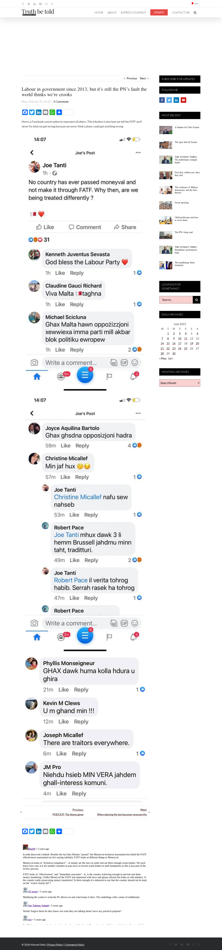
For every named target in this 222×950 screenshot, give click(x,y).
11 (185, 338)
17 (179, 343)
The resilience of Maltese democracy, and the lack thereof (186, 190)
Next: (122, 812)
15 (168, 343)
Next (143, 78)
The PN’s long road (184, 232)
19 (191, 343)
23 (174, 348)
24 (179, 348)
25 (185, 348)
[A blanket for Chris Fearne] (165, 131)
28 (162, 353)
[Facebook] (162, 100)
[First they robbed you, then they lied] (165, 176)
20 (197, 343)
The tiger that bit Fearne (186, 142)
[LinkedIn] (176, 100)
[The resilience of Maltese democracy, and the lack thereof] (165, 191)
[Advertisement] (111, 42)
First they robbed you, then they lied (187, 174)
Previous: (68, 812)
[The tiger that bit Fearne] (165, 146)
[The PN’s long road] (165, 236)
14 (162, 343)
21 (162, 348)
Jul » (170, 358)
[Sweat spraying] (165, 206)
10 (179, 338)
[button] (195, 12)
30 (174, 353)
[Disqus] (85, 884)
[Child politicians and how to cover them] (165, 221)
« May (163, 358)
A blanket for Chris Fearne (187, 127)
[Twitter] (169, 100)
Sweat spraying (182, 202)
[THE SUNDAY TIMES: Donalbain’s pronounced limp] (165, 251)
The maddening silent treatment (185, 264)
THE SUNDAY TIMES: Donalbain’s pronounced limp (186, 249)
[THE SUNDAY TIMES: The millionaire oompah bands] (165, 161)
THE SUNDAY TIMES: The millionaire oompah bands (186, 159)
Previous (132, 78)
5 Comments (61, 101)
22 (168, 348)
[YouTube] (183, 100)
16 (174, 343)
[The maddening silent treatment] (165, 266)
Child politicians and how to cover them (186, 219)
